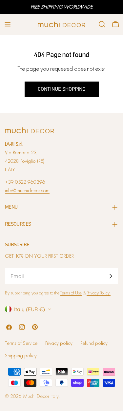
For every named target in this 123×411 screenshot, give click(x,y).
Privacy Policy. (99, 293)
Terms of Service (21, 343)
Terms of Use (71, 293)
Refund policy (94, 343)
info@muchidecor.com (27, 190)
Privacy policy (58, 343)
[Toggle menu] (7, 24)
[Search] (102, 24)
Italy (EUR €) (29, 309)
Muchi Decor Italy (41, 396)
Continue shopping (62, 89)
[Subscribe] (110, 276)
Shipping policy (21, 355)
